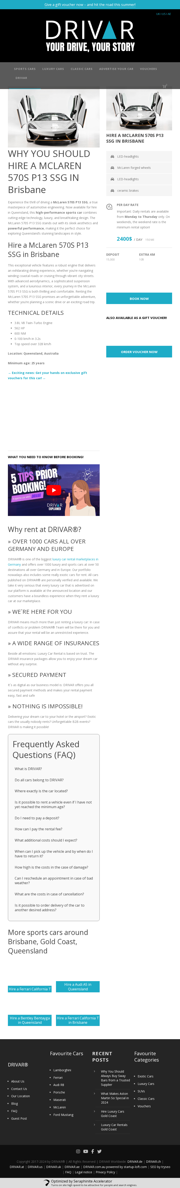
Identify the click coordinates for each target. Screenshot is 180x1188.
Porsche (59, 1092)
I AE (168, 14)
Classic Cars (82, 69)
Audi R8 (58, 1085)
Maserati (59, 1100)
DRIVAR (21, 78)
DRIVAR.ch (153, 1161)
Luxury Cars (53, 69)
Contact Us (19, 1089)
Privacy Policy (105, 1172)
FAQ (14, 1111)
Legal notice (83, 1172)
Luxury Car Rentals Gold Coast (114, 1127)
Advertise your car (116, 69)
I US (163, 14)
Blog (14, 1103)
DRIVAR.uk (53, 1167)
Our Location (20, 1096)
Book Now (139, 298)
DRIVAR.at (17, 1167)
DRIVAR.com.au (94, 1167)
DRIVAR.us (35, 1167)
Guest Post (19, 1118)
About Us (17, 1081)
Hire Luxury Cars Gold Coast (112, 1113)
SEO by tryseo (160, 1167)
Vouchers (148, 69)
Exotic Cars (145, 1076)
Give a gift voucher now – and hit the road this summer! (90, 4)
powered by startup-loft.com (126, 1167)
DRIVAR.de (134, 1161)
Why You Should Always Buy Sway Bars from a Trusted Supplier (115, 1078)
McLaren (59, 1107)
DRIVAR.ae (72, 1167)
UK (158, 14)
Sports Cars (25, 69)
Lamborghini (62, 1070)
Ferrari (58, 1077)
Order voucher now (139, 352)
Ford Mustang (63, 1115)
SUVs (141, 1091)
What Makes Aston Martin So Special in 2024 (115, 1097)
